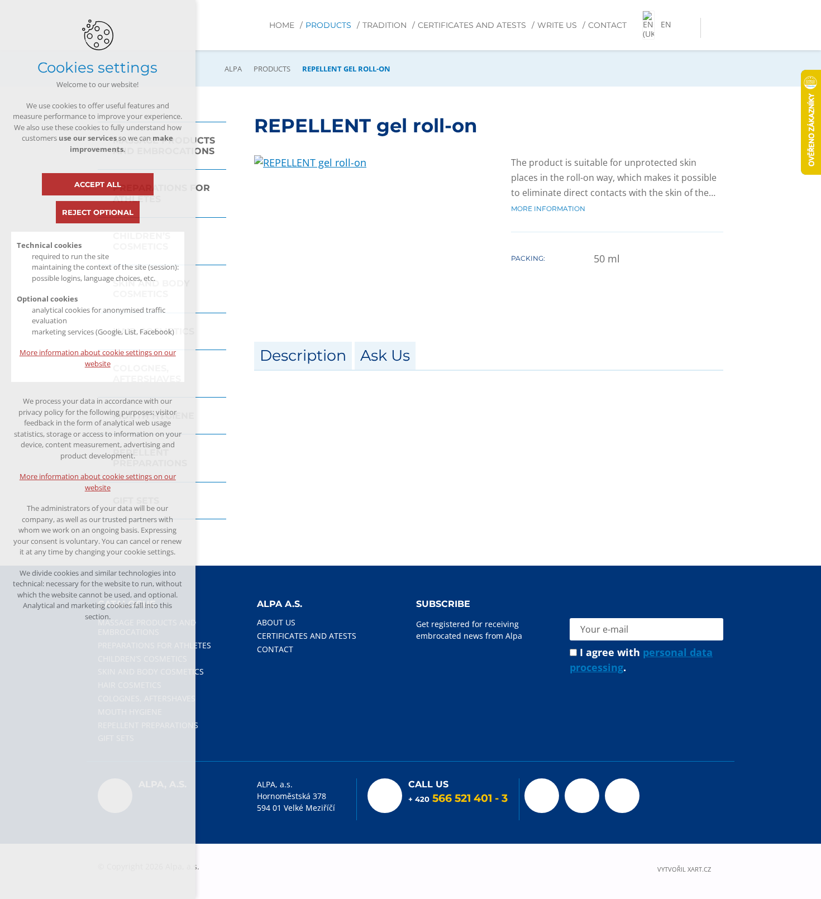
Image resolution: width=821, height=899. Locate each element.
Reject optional (97, 212)
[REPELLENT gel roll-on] (310, 162)
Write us (557, 25)
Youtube (582, 795)
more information (548, 208)
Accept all (97, 184)
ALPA (233, 69)
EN (666, 24)
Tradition (384, 25)
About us (276, 622)
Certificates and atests (472, 25)
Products (328, 25)
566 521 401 (462, 798)
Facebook (541, 795)
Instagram (622, 795)
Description (303, 355)
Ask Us (385, 355)
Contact (607, 25)
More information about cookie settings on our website (98, 358)
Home (281, 25)
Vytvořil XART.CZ (684, 869)
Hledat (712, 28)
